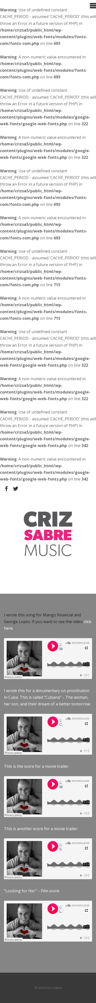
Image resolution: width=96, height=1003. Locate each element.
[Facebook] (6, 488)
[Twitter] (15, 488)
